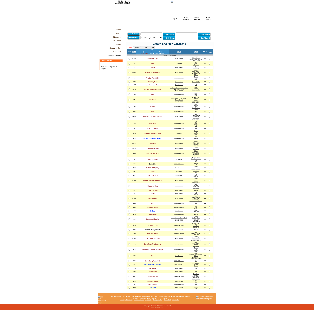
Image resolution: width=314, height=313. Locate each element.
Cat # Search (205, 38)
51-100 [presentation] (137, 47)
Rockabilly (196, 280)
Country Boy (152, 198)
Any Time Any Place (153, 85)
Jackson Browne (179, 225)
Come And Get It (152, 190)
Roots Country (196, 119)
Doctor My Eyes (152, 225)
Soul (196, 62)
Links (165, 298)
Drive (153, 256)
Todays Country (197, 18)
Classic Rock (196, 97)
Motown (196, 131)
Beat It (152, 107)
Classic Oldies (196, 82)
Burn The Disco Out (152, 153)
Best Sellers (208, 18)
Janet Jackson (179, 67)
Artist (179, 52)
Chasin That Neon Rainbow (152, 180)
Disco (196, 124)
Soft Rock (196, 227)
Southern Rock (196, 197)
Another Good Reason (152, 72)
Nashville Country (196, 240)
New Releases (186, 18)
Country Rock (196, 115)
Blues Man (152, 143)
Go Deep (153, 288)
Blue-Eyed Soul (196, 278)
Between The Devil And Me (152, 117)
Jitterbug (195, 244)
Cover (196, 98)
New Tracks (176, 296)
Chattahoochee (152, 186)
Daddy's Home (152, 207)
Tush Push (196, 186)
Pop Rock (196, 274)
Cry (152, 203)
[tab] (130, 47)
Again (153, 67)
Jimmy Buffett (179, 99)
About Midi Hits (139, 300)
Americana (196, 144)
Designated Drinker (152, 219)
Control (152, 193)
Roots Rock (196, 226)
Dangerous (153, 214)
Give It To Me (152, 284)
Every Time (153, 271)
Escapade (152, 268)
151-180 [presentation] (151, 47)
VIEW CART (134, 34)
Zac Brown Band (179, 89)
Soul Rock (196, 153)
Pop (196, 66)
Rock (196, 93)
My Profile (148, 300)
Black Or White (152, 128)
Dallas (152, 211)
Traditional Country (196, 258)
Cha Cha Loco (152, 175)
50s (196, 282)
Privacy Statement (126, 300)
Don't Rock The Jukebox (152, 244)
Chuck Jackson (179, 82)
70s (196, 132)
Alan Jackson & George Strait (179, 218)
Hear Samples (152, 298)
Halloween (196, 116)
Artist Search (170, 34)
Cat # (134, 52)
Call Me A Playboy (152, 168)
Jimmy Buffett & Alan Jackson (179, 98)
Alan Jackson (179, 58)
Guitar (196, 264)
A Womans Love (152, 58)
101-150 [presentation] (144, 47)
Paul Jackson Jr (179, 264)
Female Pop (196, 68)
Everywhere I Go (152, 276)
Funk (196, 63)
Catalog (135, 298)
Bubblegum (196, 64)
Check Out (167, 300)
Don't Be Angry (152, 233)
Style (196, 52)
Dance (196, 76)
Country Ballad (196, 60)
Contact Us (175, 300)
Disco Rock (196, 154)
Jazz (196, 172)
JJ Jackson (179, 159)
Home (113, 296)
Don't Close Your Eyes (152, 238)
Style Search (170, 38)
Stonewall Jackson (179, 233)
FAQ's (160, 298)
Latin (196, 175)
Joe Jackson (179, 171)
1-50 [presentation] (130, 47)
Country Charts (152, 296)
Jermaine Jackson (179, 207)
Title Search (205, 34)
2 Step (196, 75)
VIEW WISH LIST (133, 37)
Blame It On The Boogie (152, 133)
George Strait (179, 220)
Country (196, 56)
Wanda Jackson (179, 281)
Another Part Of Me (152, 78)
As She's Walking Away (152, 89)
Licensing (143, 298)
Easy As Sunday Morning (152, 265)
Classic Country (195, 233)
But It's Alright (153, 159)
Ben (152, 112)
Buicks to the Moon (152, 148)
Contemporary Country (196, 59)
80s (196, 106)
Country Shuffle (196, 169)
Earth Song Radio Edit (152, 261)
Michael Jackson (179, 78)
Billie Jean (152, 123)
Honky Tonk (196, 72)
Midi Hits (121, 14)
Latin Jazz (196, 171)
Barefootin (152, 100)
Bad (152, 94)
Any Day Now (152, 82)
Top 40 (175, 19)
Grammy (196, 88)
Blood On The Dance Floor (153, 138)
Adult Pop (196, 91)
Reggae (196, 275)
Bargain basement (165, 296)
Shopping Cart (157, 300)
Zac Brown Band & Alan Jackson (179, 88)
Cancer (152, 171)
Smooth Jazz (196, 263)
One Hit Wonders (196, 159)
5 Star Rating (196, 58)
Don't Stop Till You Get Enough (152, 250)
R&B (196, 78)
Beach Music (196, 101)
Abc (152, 64)
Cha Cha (196, 176)
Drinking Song (196, 73)
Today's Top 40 (121, 296)
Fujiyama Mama (152, 281)
